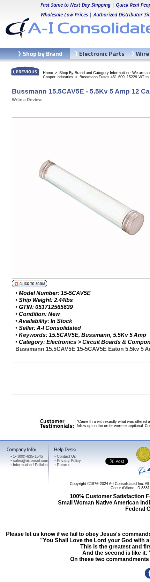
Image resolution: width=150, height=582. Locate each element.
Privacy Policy (67, 460)
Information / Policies (29, 465)
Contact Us (65, 456)
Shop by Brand (42, 53)
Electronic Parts (102, 53)
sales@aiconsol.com (30, 460)
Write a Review (27, 99)
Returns (62, 465)
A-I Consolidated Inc (126, 483)
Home (48, 73)
